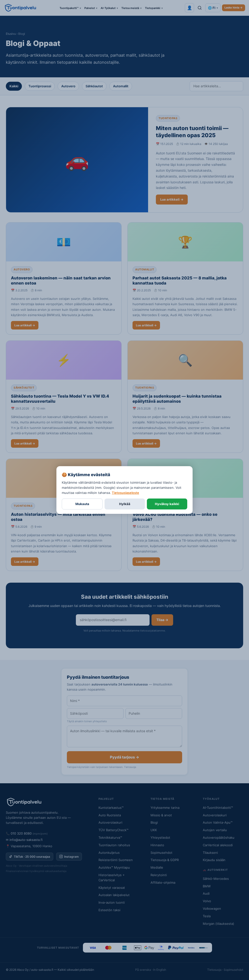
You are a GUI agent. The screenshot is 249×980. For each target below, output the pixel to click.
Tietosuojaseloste (125, 493)
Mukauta (82, 504)
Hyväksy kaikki (167, 504)
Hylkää (124, 504)
